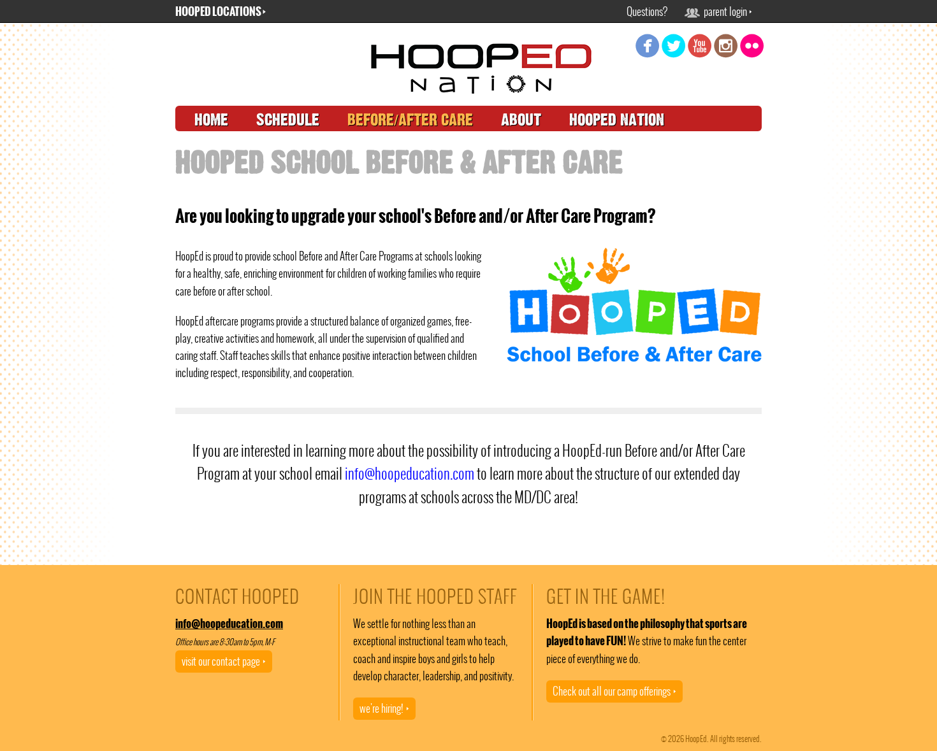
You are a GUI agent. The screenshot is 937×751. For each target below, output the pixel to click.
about (521, 120)
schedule (287, 120)
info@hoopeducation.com (409, 473)
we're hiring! (384, 708)
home (211, 120)
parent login (726, 11)
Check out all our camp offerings (614, 691)
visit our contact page (224, 661)
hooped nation (616, 120)
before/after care (410, 120)
